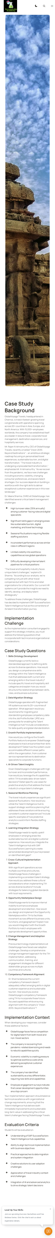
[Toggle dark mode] (36, 6)
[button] (52, 6)
